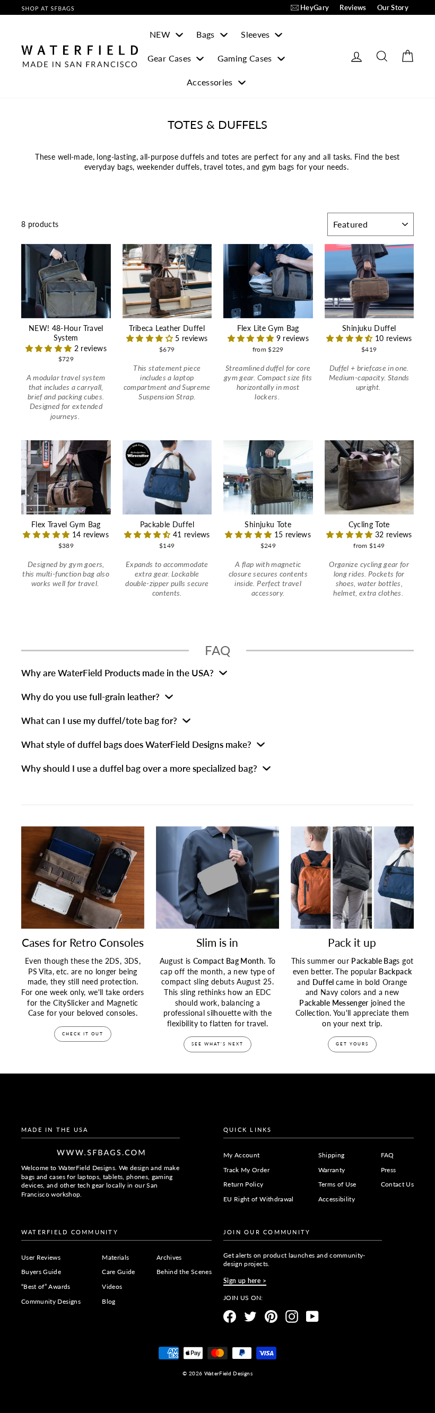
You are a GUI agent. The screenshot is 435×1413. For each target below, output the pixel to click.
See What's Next (217, 1043)
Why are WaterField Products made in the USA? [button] (118, 672)
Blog (108, 1301)
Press (388, 1170)
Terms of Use (337, 1184)
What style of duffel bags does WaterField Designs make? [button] (137, 744)
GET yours (352, 1043)
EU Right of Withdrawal (258, 1199)
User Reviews (40, 1257)
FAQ (387, 1155)
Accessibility (336, 1199)
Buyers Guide (41, 1272)
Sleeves (256, 34)
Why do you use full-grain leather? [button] (91, 696)
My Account (241, 1155)
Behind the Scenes (184, 1272)
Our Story (392, 7)
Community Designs (51, 1301)
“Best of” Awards (46, 1286)
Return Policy (243, 1184)
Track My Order (246, 1170)
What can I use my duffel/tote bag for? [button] (100, 720)
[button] (49, 348)
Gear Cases (170, 58)
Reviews (353, 7)
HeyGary (314, 7)
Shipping (331, 1155)
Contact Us (397, 1184)
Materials (115, 1257)
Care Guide (118, 1272)
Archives (169, 1257)
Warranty (331, 1170)
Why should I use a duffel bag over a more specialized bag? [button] (140, 768)
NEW (161, 34)
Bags (206, 34)
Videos (112, 1286)
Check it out (82, 1033)
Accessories (211, 82)
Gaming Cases (246, 58)
